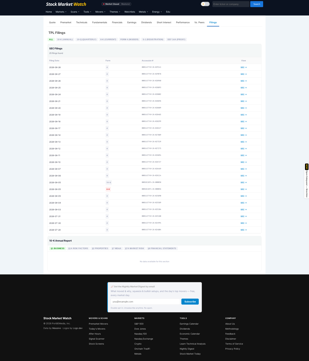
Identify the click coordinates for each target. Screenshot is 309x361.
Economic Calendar (190, 333)
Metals (142, 11)
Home (49, 11)
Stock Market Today (190, 353)
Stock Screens (96, 343)
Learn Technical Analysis (193, 343)
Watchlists (129, 11)
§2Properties (100, 248)
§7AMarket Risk (134, 248)
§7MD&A (116, 248)
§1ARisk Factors (78, 248)
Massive (56, 328)
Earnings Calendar (189, 323)
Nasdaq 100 (140, 333)
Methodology (232, 328)
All (51, 39)
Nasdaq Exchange (143, 338)
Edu (168, 11)
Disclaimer (230, 338)
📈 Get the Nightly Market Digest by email (133, 286)
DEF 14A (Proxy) (176, 39)
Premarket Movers (98, 323)
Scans (74, 11)
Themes (114, 11)
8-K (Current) (108, 39)
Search (256, 4)
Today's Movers (97, 328)
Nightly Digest (187, 348)
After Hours (95, 333)
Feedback (230, 333)
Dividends (185, 328)
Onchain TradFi (142, 348)
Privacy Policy (232, 348)
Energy (156, 11)
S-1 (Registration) (153, 39)
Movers (99, 11)
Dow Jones (140, 328)
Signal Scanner (96, 338)
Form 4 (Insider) (129, 39)
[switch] (205, 4)
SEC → (244, 67)
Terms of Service (234, 343)
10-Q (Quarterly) (86, 39)
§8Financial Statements (162, 248)
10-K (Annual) (65, 39)
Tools (86, 11)
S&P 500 (139, 323)
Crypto (137, 343)
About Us (230, 323)
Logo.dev (78, 328)
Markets (60, 11)
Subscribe (190, 301)
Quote (52, 22)
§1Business (58, 248)
